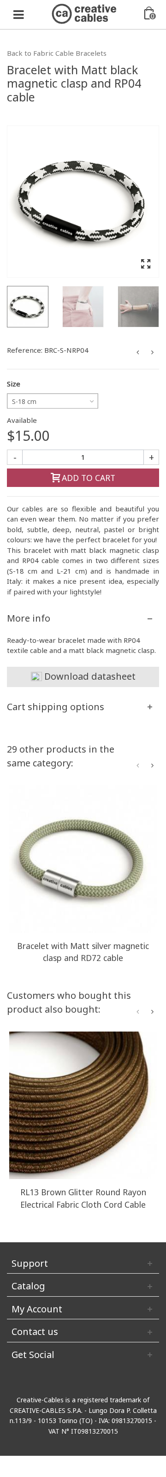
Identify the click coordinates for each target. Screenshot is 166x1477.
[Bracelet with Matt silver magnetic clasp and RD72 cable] (83, 859)
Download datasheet (89, 676)
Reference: (24, 350)
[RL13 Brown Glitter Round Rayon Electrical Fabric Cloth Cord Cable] (83, 1105)
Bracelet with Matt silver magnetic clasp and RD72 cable (83, 951)
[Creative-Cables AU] (84, 13)
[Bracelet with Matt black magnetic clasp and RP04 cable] (83, 201)
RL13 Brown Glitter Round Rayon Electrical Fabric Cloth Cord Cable (83, 1198)
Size (13, 383)
